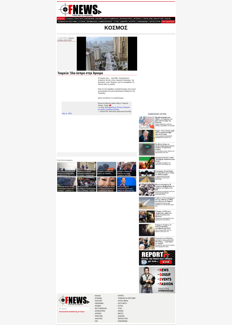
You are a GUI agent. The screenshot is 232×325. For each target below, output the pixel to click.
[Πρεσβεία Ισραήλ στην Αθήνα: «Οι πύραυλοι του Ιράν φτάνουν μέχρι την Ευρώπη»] (147, 122)
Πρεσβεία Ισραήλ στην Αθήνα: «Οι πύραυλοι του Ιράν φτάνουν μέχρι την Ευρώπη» (163, 119)
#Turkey (120, 107)
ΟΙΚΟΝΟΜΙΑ (89, 18)
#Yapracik (126, 107)
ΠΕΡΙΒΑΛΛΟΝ (91, 21)
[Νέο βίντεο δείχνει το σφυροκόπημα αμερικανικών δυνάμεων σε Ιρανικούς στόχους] (147, 149)
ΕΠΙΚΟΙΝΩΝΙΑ (142, 21)
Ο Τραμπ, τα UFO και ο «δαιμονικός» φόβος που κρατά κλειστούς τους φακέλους (163, 213)
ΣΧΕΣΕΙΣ (120, 311)
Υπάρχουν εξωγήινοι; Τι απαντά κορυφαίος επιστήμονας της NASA (163, 226)
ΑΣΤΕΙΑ (120, 306)
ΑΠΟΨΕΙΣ (138, 18)
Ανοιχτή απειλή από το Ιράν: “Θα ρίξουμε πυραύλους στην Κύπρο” (165, 159)
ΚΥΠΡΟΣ (132, 21)
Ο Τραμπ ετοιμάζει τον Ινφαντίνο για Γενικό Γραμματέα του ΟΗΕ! (124, 173)
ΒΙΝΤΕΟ (120, 313)
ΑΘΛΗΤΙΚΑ (158, 18)
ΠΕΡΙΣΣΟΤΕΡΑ (154, 21)
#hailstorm (112, 107)
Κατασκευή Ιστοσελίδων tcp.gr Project (71, 312)
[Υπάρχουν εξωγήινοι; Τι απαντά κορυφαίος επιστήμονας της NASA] (147, 230)
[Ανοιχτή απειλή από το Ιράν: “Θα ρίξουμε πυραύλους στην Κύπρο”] (147, 163)
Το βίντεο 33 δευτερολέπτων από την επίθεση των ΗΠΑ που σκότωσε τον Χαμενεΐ (165, 199)
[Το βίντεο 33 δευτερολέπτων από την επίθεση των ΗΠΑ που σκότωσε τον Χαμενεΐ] (147, 203)
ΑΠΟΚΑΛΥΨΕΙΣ (126, 18)
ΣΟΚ (96, 321)
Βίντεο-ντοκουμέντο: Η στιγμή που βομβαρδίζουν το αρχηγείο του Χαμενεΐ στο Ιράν (164, 187)
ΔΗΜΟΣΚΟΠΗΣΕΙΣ (105, 21)
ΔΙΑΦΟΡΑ (123, 21)
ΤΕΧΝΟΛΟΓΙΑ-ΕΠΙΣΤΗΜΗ (67, 21)
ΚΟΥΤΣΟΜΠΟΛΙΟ (111, 18)
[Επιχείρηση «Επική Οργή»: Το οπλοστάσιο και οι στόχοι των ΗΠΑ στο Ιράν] (147, 176)
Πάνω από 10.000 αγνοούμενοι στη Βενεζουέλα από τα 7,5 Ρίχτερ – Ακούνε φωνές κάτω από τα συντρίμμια (86, 190)
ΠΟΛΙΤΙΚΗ (78, 18)
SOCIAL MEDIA (123, 301)
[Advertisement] (77, 94)
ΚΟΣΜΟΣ (99, 18)
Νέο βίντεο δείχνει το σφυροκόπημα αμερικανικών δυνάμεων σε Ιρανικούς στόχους (164, 146)
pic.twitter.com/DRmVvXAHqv (108, 109)
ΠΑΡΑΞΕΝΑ (148, 18)
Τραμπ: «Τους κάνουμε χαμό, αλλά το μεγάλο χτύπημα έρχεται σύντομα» (165, 132)
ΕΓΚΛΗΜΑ (98, 298)
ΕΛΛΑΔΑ (69, 18)
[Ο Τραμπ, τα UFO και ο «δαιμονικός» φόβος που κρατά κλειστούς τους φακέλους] (147, 217)
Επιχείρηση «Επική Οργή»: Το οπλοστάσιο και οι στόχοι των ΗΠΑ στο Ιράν (164, 172)
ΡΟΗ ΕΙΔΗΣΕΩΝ (168, 21)
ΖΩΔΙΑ (167, 18)
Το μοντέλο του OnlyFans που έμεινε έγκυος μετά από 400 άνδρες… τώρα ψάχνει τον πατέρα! (164, 240)
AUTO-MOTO (122, 303)
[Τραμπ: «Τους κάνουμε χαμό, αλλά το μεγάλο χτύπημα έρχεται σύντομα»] (147, 136)
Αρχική (60, 18)
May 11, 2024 (67, 113)
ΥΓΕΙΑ (116, 21)
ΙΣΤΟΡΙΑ (81, 21)
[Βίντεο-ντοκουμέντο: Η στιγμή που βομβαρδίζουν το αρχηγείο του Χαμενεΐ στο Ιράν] (147, 190)
